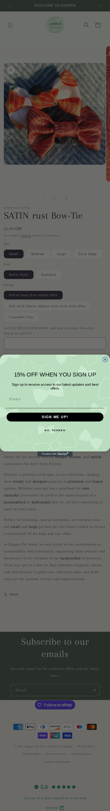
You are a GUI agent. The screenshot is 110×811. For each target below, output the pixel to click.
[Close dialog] (105, 359)
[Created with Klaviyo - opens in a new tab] (55, 454)
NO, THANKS (55, 430)
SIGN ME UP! (55, 417)
